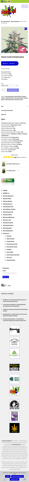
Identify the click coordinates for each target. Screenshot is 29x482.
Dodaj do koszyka (12, 90)
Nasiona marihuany (7, 440)
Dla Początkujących (15, 21)
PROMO (5, 190)
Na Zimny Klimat (7, 214)
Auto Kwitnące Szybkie (9, 209)
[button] (26, 29)
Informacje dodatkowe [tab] (7, 110)
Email (4, 270)
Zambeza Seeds (11, 260)
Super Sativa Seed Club (13, 254)
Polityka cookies (14, 479)
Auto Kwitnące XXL (8, 206)
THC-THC (9, 257)
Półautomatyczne (10, 98)
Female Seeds (10, 241)
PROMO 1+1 (6, 193)
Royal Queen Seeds (18, 99)
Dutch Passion (10, 238)
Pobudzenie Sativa (8, 222)
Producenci (6, 233)
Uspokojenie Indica (9, 99)
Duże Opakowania (8, 230)
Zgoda (7, 476)
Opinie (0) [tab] (3, 114)
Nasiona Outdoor (7, 201)
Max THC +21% (7, 220)
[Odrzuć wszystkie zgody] (27, 476)
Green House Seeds (12, 244)
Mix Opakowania (7, 228)
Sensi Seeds (10, 252)
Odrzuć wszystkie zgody (17, 476)
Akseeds (9, 236)
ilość (2, 83)
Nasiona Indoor (18, 96)
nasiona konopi (16, 444)
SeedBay (9, 249)
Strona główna (6, 21)
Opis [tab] (2, 106)
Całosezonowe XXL (19, 98)
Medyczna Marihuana (8, 217)
